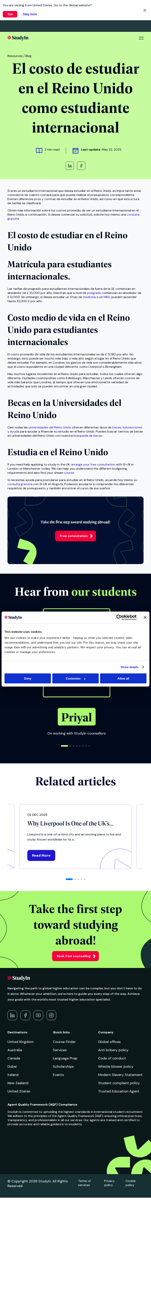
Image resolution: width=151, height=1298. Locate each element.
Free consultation (74, 536)
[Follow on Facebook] (25, 1015)
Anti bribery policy (113, 1050)
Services (60, 1050)
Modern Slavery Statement (120, 1074)
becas (116, 427)
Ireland (12, 1074)
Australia (14, 1050)
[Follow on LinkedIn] (12, 1015)
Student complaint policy (119, 1083)
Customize (73, 678)
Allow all (123, 678)
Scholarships (63, 1066)
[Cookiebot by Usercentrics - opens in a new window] (119, 617)
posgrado (94, 293)
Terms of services (84, 1183)
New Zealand (17, 1083)
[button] (64, 746)
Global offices (109, 1041)
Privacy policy (109, 1183)
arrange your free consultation (93, 464)
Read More (41, 855)
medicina (90, 297)
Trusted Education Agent (118, 1091)
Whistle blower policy (115, 1066)
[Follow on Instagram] (51, 1015)
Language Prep (65, 1058)
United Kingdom (20, 1041)
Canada (13, 1058)
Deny (27, 678)
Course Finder (64, 1041)
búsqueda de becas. (88, 436)
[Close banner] (145, 617)
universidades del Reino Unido (49, 427)
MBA (107, 297)
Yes (10, 14)
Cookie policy (131, 1183)
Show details (129, 667)
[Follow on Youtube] (38, 1015)
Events (58, 1074)
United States (18, 1091)
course (69, 473)
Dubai (12, 1066)
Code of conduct (112, 1058)
